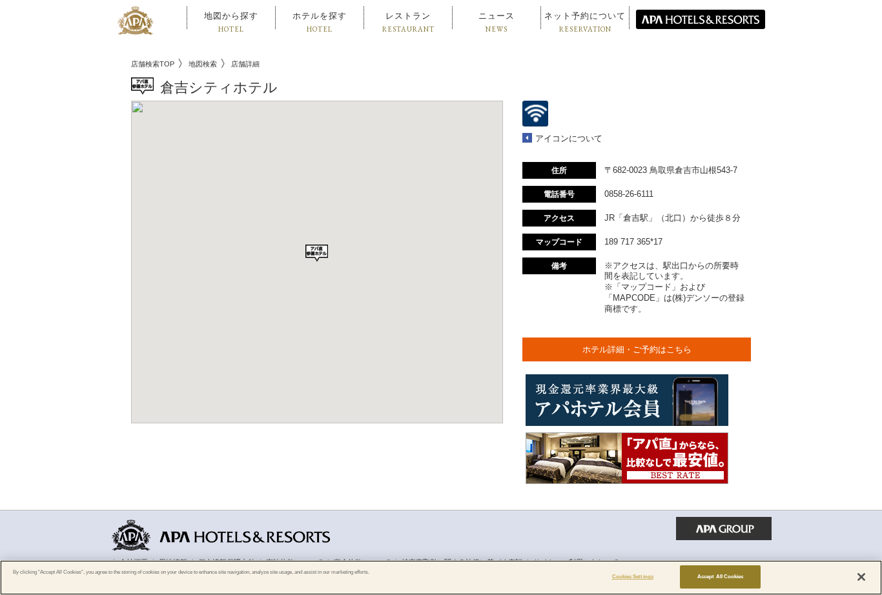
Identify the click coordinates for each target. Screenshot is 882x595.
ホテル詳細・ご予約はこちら (637, 349)
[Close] (861, 577)
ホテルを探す (319, 22)
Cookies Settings (632, 577)
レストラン (408, 22)
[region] (441, 577)
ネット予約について (585, 22)
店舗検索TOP (152, 64)
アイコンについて (568, 138)
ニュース (496, 22)
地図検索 (203, 64)
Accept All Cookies (720, 577)
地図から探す (231, 22)
